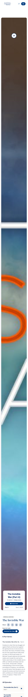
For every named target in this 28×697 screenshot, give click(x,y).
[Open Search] (19, 3)
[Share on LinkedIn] (16, 624)
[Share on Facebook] (8, 624)
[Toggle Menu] (23, 3)
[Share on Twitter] (12, 624)
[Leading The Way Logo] (7, 4)
